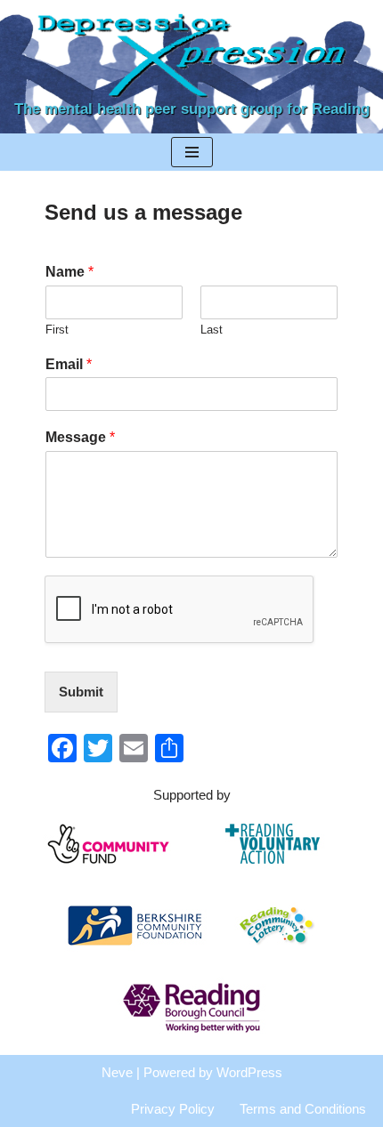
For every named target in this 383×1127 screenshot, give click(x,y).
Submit (81, 691)
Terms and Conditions (303, 1108)
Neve (117, 1072)
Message (80, 437)
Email (68, 364)
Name (69, 271)
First (57, 329)
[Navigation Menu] (192, 152)
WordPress (249, 1072)
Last (211, 329)
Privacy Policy (173, 1108)
